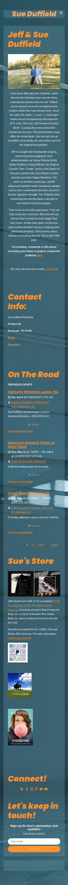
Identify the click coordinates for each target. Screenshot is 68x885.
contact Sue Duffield (19, 638)
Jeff (34, 115)
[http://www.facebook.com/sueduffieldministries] (26, 790)
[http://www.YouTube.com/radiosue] (45, 790)
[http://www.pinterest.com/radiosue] (36, 790)
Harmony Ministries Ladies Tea (33, 392)
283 (41, 544)
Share (35, 424)
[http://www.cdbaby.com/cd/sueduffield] (22, 790)
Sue (44, 115)
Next (54, 545)
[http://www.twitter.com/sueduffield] (41, 790)
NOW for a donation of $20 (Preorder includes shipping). (34, 605)
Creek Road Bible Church (28, 493)
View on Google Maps (20, 431)
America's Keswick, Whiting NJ (28, 461)
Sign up (34, 849)
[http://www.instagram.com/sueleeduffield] (31, 790)
